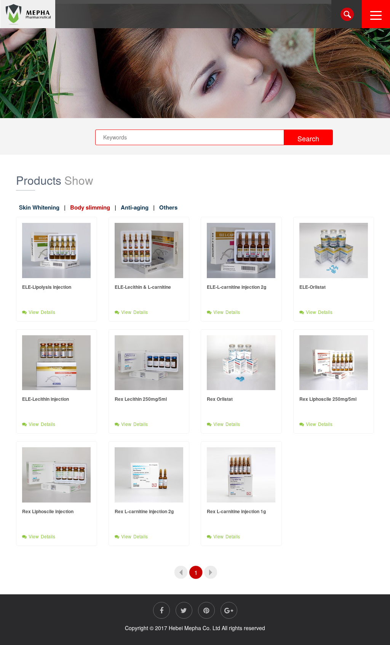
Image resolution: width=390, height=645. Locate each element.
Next (210, 572)
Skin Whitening (39, 207)
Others (168, 207)
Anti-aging (135, 207)
